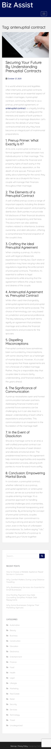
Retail (12, 699)
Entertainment (16, 657)
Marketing (14, 688)
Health (12, 672)
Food (12, 667)
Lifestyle (13, 683)
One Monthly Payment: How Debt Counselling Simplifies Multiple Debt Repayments (21, 597)
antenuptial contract (16, 108)
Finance (13, 662)
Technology (15, 715)
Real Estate (14, 694)
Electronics (14, 651)
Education (14, 646)
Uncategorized (16, 725)
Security (13, 704)
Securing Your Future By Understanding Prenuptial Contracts (24, 66)
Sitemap (13, 746)
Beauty (13, 630)
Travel (12, 720)
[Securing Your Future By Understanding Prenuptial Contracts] (25, 45)
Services (13, 709)
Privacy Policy (23, 746)
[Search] (42, 556)
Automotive (15, 625)
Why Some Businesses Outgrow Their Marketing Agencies (22, 606)
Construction (15, 641)
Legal (12, 678)
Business (14, 635)
